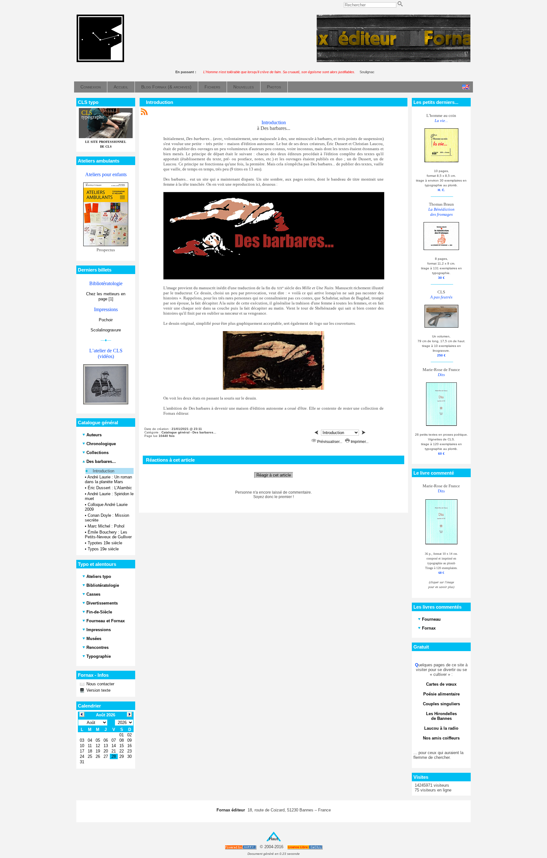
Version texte (97, 690)
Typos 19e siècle (103, 549)
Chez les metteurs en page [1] (105, 296)
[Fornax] (100, 60)
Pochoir (106, 319)
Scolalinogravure (106, 330)
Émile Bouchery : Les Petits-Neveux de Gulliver (108, 534)
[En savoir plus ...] (305, 847)
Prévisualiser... (329, 441)
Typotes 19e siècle (105, 543)
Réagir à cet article (273, 475)
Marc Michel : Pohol (106, 526)
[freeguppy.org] (241, 847)
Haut (273, 838)
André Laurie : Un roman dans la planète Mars (108, 479)
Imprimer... (359, 441)
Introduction (103, 471)
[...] (393, 60)
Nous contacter (99, 684)
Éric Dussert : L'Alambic (110, 487)
